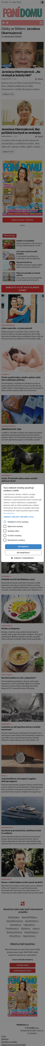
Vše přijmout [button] (23, 547)
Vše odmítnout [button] (23, 553)
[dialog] (22, 523)
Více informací (8, 513)
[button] (22, 517)
